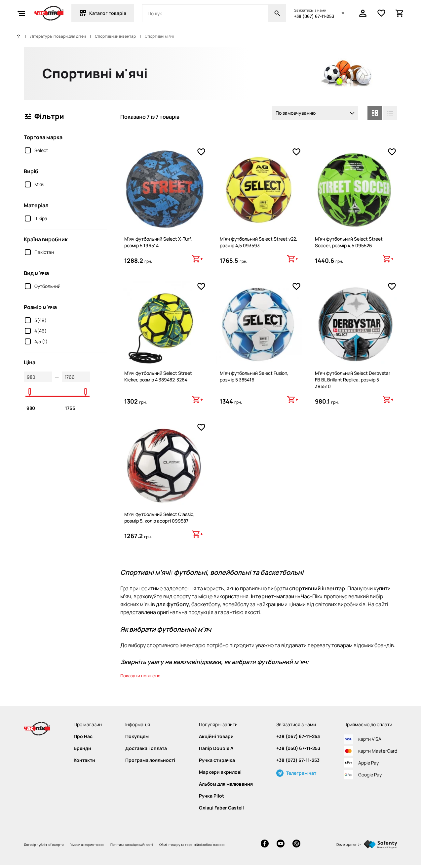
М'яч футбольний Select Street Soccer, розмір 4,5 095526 (349, 242)
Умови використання (87, 844)
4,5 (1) (41, 341)
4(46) (40, 331)
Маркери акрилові (220, 772)
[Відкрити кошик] (400, 13)
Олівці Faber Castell (221, 807)
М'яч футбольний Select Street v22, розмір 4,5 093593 (258, 242)
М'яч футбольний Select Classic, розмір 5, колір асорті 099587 (159, 517)
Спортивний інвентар (115, 36)
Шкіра (40, 218)
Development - (348, 844)
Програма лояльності (150, 760)
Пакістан (44, 252)
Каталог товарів (107, 13)
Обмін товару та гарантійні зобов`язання (192, 844)
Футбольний (47, 286)
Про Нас (83, 736)
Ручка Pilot (211, 796)
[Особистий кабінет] (363, 13)
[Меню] (21, 13)
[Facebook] (265, 844)
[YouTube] (281, 844)
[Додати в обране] (201, 152)
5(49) (40, 320)
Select (41, 150)
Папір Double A (216, 748)
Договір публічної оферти (44, 844)
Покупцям (137, 736)
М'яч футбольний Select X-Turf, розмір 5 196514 (158, 242)
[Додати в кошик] (197, 259)
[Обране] (381, 13)
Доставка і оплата (146, 748)
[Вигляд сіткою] (374, 113)
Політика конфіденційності (131, 844)
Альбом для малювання (226, 784)
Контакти (84, 760)
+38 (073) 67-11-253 (298, 760)
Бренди (82, 748)
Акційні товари (216, 736)
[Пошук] (277, 13)
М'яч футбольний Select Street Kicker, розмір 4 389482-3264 (158, 376)
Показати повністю (140, 675)
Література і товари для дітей (58, 36)
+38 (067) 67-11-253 (314, 16)
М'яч (39, 184)
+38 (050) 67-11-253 (298, 748)
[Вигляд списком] (390, 113)
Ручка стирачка (217, 760)
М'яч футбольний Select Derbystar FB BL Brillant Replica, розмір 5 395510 (352, 379)
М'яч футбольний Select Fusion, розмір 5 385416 (254, 376)
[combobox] (315, 113)
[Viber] (296, 844)
